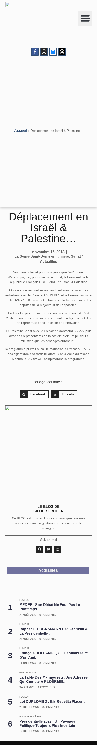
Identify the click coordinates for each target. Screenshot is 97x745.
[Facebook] (39, 549)
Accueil (20, 130)
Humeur (24, 600)
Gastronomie (28, 672)
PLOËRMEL (36, 716)
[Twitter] (48, 549)
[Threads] (62, 52)
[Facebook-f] (35, 52)
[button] (85, 18)
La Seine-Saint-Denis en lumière (41, 256)
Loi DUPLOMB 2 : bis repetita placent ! (53, 701)
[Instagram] (44, 52)
